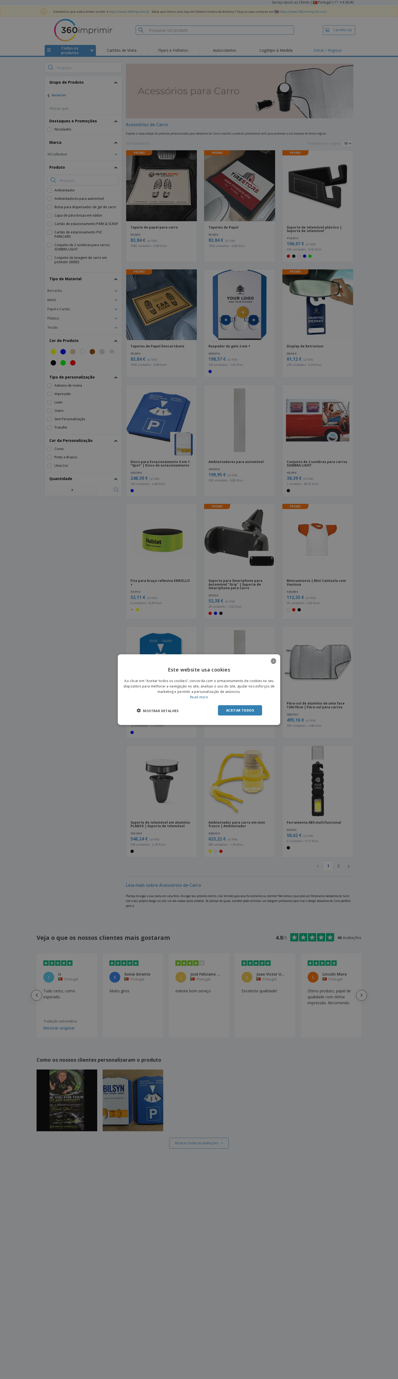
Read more (199, 697)
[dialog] (199, 689)
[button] (157, 710)
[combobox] (273, 661)
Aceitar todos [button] (240, 710)
